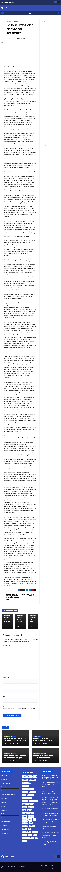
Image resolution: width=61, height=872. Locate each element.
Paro (31, 822)
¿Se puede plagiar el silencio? (27, 595)
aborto (24, 776)
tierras (32, 838)
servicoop (25, 838)
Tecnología (4, 833)
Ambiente (4, 779)
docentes (25, 801)
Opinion (16, 21)
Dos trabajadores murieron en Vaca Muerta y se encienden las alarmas (50, 821)
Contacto (47, 865)
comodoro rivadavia (28, 788)
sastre (35, 834)
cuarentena (30, 795)
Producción (4, 818)
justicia (24, 807)
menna (31, 813)
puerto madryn (26, 831)
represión (35, 831)
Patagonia (32, 617)
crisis (23, 795)
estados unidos (33, 801)
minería (24, 816)
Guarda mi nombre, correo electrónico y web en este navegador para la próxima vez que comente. (19, 710)
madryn (30, 810)
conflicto (24, 792)
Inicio (52, 865)
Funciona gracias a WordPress (9, 866)
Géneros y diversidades (8, 794)
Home (41, 865)
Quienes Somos (56, 868)
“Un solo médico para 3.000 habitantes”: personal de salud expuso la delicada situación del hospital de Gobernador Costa (50, 801)
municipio (30, 816)
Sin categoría (37, 736)
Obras (29, 819)
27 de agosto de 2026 (11, 743)
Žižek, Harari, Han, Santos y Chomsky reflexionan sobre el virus (12, 596)
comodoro (25, 785)
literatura (30, 807)
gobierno (31, 804)
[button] (55, 13)
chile (23, 782)
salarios (24, 834)
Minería (3, 802)
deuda (30, 798)
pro (29, 828)
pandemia (25, 822)
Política (6, 617)
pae (34, 819)
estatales (24, 804)
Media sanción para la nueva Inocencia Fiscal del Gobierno (43, 740)
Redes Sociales (5, 821)
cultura (24, 798)
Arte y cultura (5, 783)
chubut (29, 782)
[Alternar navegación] (29, 13)
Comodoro (4, 787)
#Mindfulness (21, 38)
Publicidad (57, 865)
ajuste (29, 776)
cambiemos (32, 779)
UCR (37, 838)
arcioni (35, 776)
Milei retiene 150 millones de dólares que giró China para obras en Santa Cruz (50, 791)
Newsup (23, 866)
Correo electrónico (9, 687)
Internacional (5, 798)
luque (24, 810)
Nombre (6, 677)
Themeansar (4, 867)
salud (30, 834)
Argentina (24, 779)
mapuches (25, 813)
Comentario (7, 645)
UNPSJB (24, 841)
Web (4, 696)
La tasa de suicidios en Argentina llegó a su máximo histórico (50, 842)
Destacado (10, 21)
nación (24, 819)
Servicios (4, 825)
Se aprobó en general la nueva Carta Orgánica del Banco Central (15, 740)
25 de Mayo (4, 775)
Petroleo (32, 825)
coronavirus (32, 792)
